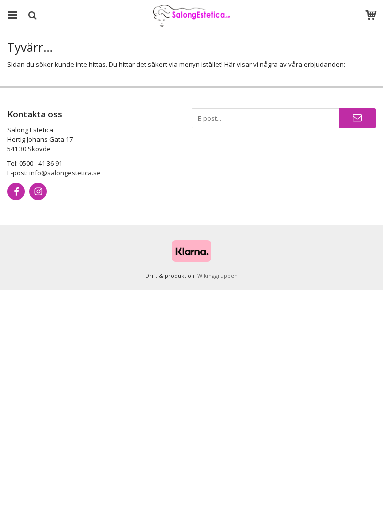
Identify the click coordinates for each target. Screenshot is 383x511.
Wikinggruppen (217, 275)
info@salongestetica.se (65, 172)
